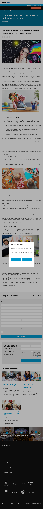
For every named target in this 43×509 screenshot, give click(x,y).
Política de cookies (14, 255)
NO (15, 259)
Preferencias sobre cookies (21, 263)
